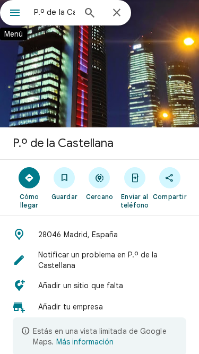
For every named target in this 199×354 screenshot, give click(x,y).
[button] (99, 234)
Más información (85, 342)
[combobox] (54, 12)
